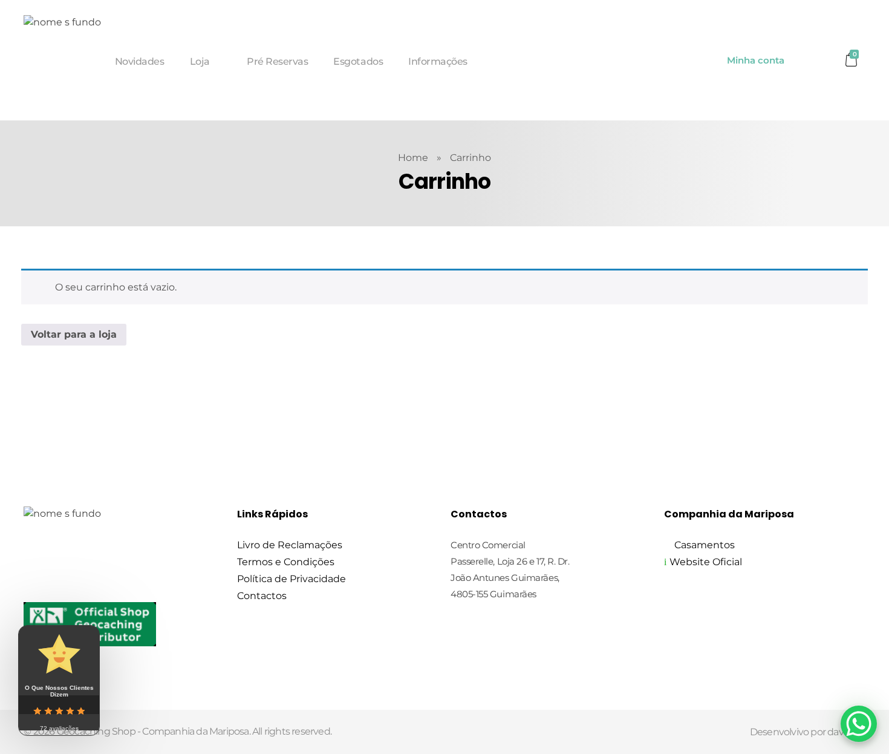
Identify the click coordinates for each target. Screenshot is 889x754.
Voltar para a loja (74, 334)
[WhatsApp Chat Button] (859, 724)
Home (413, 157)
